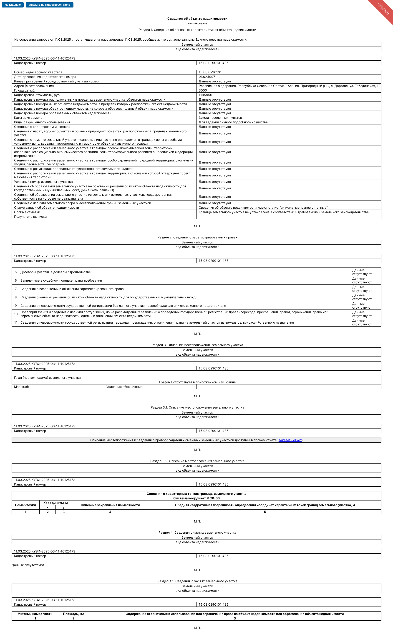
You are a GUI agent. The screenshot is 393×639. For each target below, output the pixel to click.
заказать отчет (290, 440)
